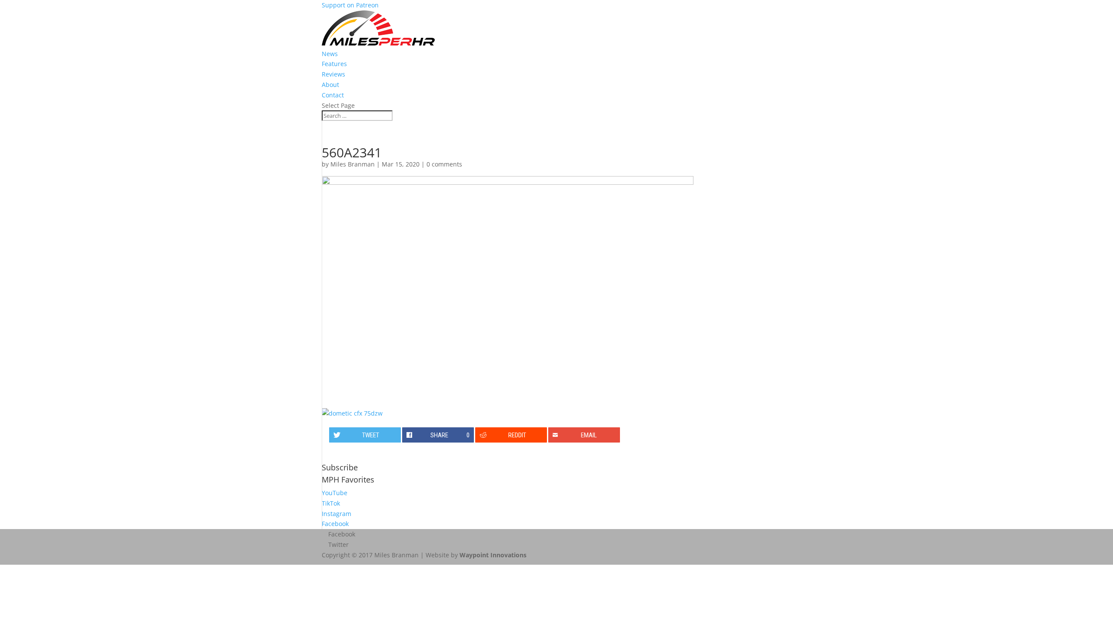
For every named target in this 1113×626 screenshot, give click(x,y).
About (330, 84)
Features (334, 64)
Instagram (336, 513)
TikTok (331, 503)
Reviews (333, 74)
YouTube (334, 493)
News (330, 54)
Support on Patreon (350, 5)
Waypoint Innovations (493, 555)
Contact (333, 95)
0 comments (444, 164)
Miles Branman (352, 164)
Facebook (335, 523)
